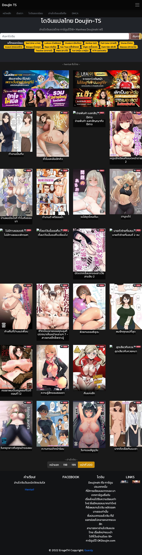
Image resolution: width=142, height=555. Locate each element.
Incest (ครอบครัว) (13, 47)
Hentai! (29, 489)
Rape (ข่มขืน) (50, 47)
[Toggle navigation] (137, 4)
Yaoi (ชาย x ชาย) (33, 43)
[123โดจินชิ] (124, 481)
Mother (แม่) (91, 43)
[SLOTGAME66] (106, 98)
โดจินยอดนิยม (36, 13)
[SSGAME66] (35, 98)
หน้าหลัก (7, 13)
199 (74, 465)
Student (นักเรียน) (73, 43)
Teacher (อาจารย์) (44, 50)
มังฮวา (19, 13)
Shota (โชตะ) (127, 43)
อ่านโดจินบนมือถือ (57, 13)
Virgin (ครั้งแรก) (90, 47)
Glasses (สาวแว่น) (128, 47)
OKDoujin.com (106, 540)
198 (65, 465)
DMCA (75, 13)
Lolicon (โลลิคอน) (53, 43)
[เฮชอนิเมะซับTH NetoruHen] (136, 481)
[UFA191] (106, 79)
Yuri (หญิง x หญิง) (80, 50)
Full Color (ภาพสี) (109, 43)
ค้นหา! (136, 36)
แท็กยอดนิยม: (15, 43)
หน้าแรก (54, 465)
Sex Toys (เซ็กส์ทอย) (69, 47)
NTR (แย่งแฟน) (99, 50)
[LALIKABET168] (35, 79)
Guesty (88, 550)
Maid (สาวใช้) (62, 50)
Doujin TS (9, 4)
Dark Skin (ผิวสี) (108, 47)
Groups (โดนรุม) (33, 47)
